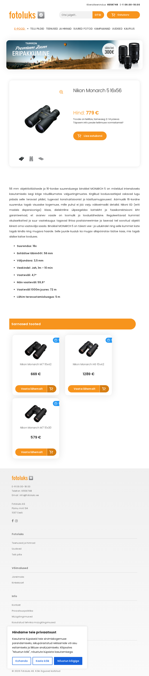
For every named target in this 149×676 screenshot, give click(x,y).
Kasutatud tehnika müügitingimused (33, 622)
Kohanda (21, 661)
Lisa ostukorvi (93, 136)
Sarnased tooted (26, 324)
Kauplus (129, 28)
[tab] (72, 324)
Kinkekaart (18, 582)
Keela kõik (42, 661)
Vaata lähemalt (32, 389)
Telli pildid (37, 28)
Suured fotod (83, 28)
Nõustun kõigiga (68, 661)
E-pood (20, 28)
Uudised (117, 28)
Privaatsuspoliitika (22, 610)
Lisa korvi (52, 388)
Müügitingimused (22, 616)
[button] (61, 92)
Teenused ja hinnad (59, 28)
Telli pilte (17, 554)
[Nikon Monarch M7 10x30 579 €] (35, 413)
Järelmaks (18, 576)
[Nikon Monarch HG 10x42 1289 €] (88, 350)
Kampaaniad (102, 28)
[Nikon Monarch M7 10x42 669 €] (35, 350)
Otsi (98, 15)
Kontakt (16, 605)
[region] (47, 647)
